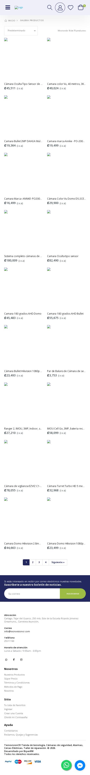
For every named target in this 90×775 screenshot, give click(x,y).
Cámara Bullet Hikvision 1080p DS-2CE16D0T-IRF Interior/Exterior (41, 371)
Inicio (11, 20)
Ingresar (8, 709)
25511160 (9, 641)
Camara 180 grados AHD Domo (22, 313)
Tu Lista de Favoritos (14, 705)
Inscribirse (73, 593)
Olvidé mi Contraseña (15, 717)
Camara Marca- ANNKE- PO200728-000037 (29, 198)
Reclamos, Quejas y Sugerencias (21, 734)
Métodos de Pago (13, 686)
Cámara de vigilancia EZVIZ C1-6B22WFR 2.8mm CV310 (36, 486)
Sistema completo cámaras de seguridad (28, 256)
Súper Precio (11, 678)
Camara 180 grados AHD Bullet (65, 313)
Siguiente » (57, 562)
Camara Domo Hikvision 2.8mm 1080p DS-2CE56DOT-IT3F (38, 543)
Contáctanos (11, 730)
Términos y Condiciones (17, 682)
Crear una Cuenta (13, 713)
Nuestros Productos (14, 674)
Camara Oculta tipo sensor (62, 256)
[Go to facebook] (80, 765)
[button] (50, 7)
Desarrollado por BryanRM (18, 751)
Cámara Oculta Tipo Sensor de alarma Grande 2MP (34, 84)
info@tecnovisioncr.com (17, 631)
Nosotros (9, 690)
